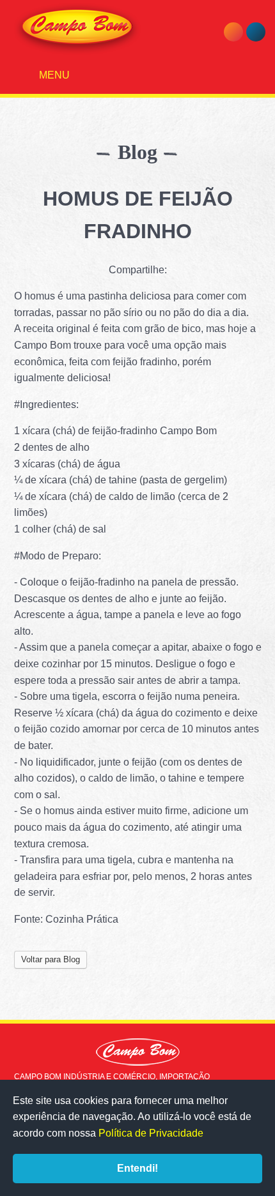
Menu (53, 75)
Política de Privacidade (150, 1133)
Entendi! (137, 1168)
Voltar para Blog (50, 959)
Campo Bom (77, 29)
